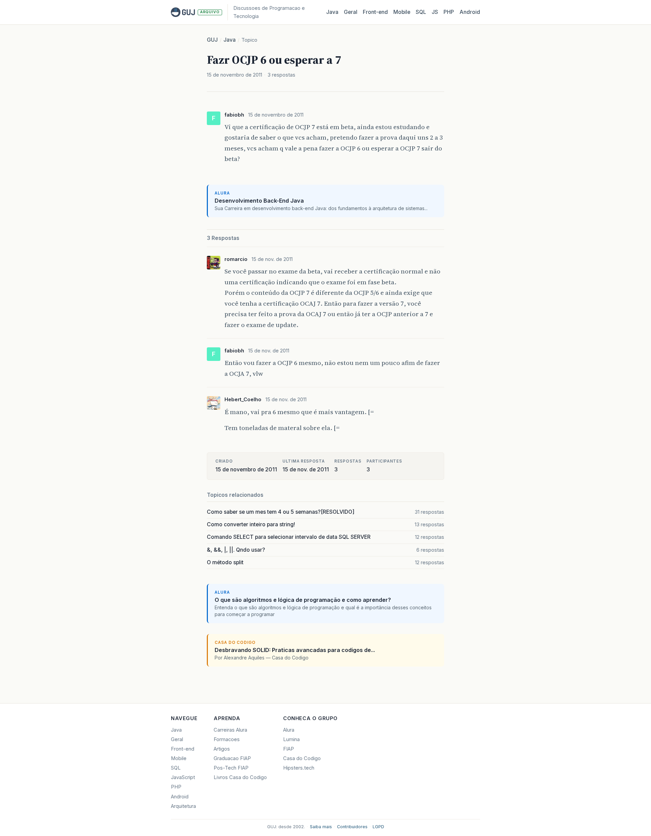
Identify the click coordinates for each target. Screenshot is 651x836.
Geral (350, 12)
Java (332, 12)
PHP (448, 12)
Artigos (222, 749)
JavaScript (183, 777)
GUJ (212, 40)
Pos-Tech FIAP (231, 768)
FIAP (288, 749)
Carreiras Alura (230, 730)
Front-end (182, 749)
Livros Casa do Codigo (240, 777)
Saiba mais (321, 826)
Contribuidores (352, 826)
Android (469, 12)
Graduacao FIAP (232, 758)
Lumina (291, 739)
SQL (421, 12)
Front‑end (375, 12)
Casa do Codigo (302, 758)
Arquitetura (183, 806)
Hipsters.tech (298, 768)
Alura (288, 730)
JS (435, 12)
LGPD (378, 826)
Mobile (401, 12)
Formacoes (227, 739)
